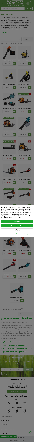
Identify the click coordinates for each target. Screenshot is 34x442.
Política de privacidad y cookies (24, 234)
